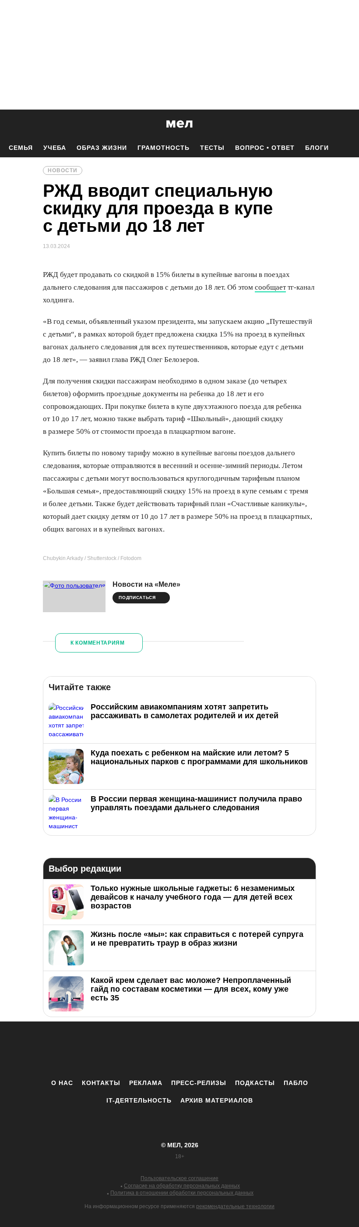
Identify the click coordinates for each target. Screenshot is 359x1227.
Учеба (54, 147)
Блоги (317, 147)
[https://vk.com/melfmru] (155, 1050)
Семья (21, 147)
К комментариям (97, 643)
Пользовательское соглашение (179, 1178)
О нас (62, 1082)
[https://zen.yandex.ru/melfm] (131, 1050)
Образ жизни (102, 147)
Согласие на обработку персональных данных (182, 1186)
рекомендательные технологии (235, 1206)
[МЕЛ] (179, 124)
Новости (62, 170)
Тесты (212, 147)
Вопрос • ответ (265, 147)
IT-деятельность (139, 1100)
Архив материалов (216, 1100)
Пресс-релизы (198, 1082)
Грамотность (163, 147)
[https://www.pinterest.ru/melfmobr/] (204, 1050)
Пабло (296, 1082)
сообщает (270, 287)
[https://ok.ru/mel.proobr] (228, 1050)
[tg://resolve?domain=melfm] (107, 1050)
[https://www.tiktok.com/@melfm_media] (179, 1050)
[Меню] (346, 124)
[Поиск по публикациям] (9, 124)
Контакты (101, 1082)
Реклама (145, 1082)
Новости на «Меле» (146, 584)
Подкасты (255, 1082)
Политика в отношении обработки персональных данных (181, 1193)
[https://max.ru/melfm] (252, 1050)
